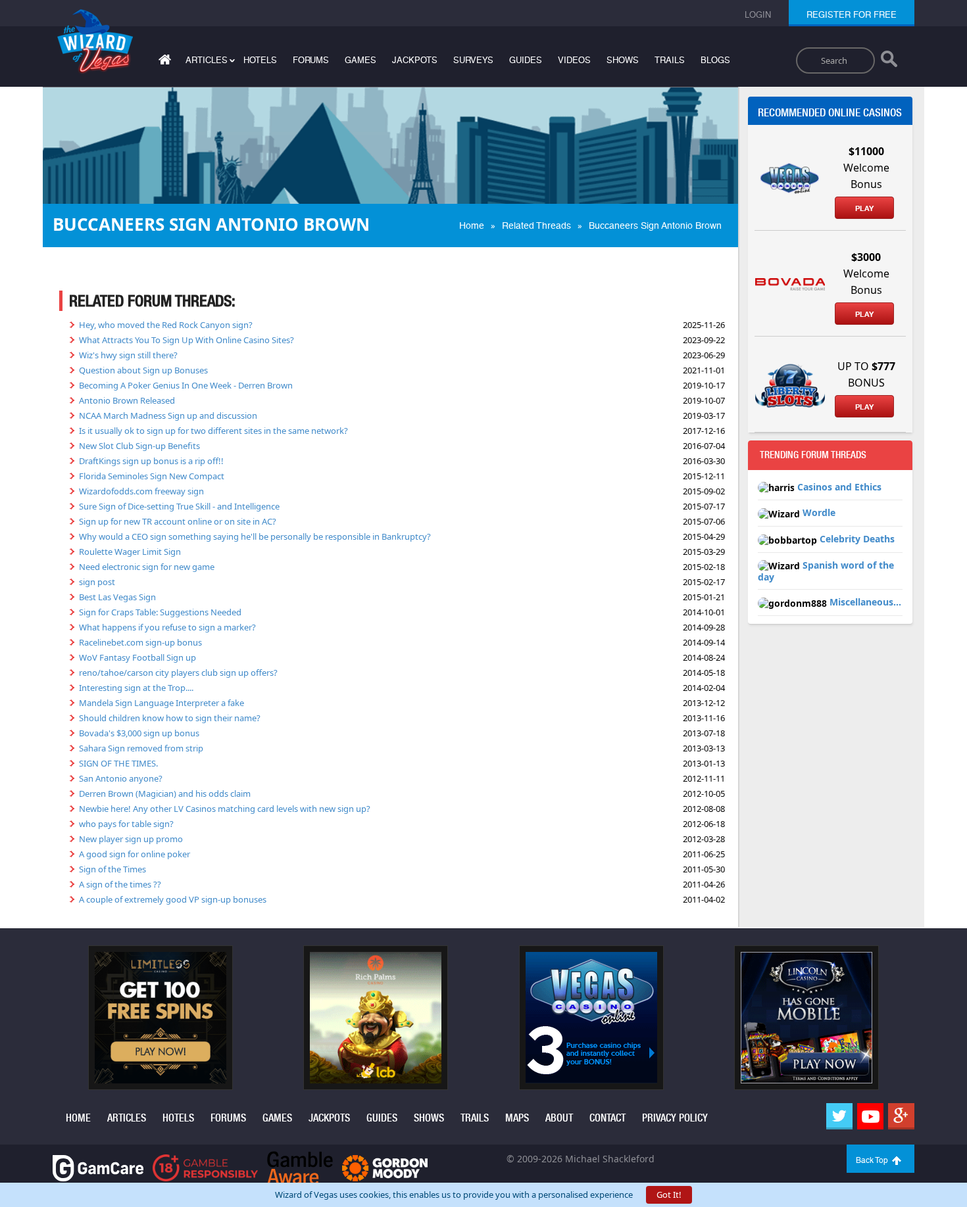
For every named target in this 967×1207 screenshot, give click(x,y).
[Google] (901, 1116)
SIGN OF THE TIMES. (118, 763)
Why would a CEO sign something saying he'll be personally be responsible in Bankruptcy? (255, 536)
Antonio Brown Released (127, 400)
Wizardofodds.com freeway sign (141, 491)
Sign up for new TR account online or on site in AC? (177, 521)
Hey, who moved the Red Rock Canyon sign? (166, 325)
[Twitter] (839, 1116)
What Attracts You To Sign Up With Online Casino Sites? (186, 340)
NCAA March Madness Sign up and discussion (168, 415)
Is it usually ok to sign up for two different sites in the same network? (213, 431)
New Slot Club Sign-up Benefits (139, 446)
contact (607, 1118)
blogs (715, 60)
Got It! (669, 1194)
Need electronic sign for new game (146, 567)
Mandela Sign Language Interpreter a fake (161, 703)
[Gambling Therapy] (385, 1167)
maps (517, 1118)
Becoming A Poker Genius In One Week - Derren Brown (186, 385)
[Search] (889, 62)
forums (311, 60)
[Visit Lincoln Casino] (806, 1017)
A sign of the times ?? (120, 884)
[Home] (163, 62)
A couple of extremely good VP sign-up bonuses (172, 899)
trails (670, 60)
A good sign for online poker (134, 854)
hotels (260, 60)
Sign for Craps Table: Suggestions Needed (160, 612)
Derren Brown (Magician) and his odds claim (165, 793)
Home (471, 225)
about (559, 1118)
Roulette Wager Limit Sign (130, 551)
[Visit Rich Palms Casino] (375, 1017)
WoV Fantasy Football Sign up (137, 657)
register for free (851, 15)
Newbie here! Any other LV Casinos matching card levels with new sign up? (224, 809)
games (360, 60)
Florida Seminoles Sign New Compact (151, 476)
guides (525, 60)
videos (574, 60)
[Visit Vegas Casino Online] (591, 1017)
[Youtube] (870, 1116)
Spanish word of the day (826, 571)
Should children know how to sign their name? (169, 718)
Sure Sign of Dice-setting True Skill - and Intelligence (179, 506)
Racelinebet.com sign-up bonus (140, 642)
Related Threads (536, 225)
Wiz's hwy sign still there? (128, 355)
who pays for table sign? (126, 824)
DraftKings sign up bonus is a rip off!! (151, 461)
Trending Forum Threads (813, 455)
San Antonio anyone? (120, 778)
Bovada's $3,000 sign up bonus (139, 733)
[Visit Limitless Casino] (160, 1017)
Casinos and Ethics (839, 487)
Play (864, 208)
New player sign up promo (131, 839)
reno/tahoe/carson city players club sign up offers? (178, 672)
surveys (473, 60)
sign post (97, 582)
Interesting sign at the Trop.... (136, 688)
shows (623, 60)
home (78, 1118)
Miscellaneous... (865, 602)
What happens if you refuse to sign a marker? (167, 627)
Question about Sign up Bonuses (143, 370)
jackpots (414, 60)
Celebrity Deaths (857, 538)
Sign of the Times (112, 869)
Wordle (819, 512)
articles (126, 1118)
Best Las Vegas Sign (117, 597)
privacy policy (675, 1118)
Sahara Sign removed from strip (141, 748)
